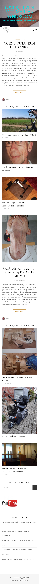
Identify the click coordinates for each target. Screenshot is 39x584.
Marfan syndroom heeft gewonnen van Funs (17, 522)
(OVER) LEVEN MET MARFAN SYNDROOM (19, 11)
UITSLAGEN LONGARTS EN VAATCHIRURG (17, 550)
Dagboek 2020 (19, 265)
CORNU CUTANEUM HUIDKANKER (19, 45)
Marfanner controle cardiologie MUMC (19, 135)
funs (7, 100)
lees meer (19, 93)
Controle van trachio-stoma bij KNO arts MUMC (19, 272)
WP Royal (25, 580)
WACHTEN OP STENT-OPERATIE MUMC (16, 540)
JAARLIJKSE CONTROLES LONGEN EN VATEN (17, 559)
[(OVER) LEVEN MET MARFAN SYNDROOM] (6, 29)
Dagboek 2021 (19, 40)
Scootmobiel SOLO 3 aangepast (15, 436)
